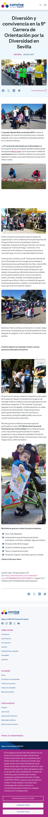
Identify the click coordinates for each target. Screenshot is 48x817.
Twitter (14, 623)
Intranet (4, 707)
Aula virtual (5, 712)
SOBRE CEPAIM (7, 630)
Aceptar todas (23, 812)
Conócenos (5, 634)
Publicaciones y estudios (9, 651)
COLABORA (5, 671)
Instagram (6, 623)
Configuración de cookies (23, 798)
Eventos (4, 647)
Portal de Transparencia (12, 736)
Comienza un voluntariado (10, 679)
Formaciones (5, 643)
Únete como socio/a (8, 683)
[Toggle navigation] (45, 4)
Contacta (4, 659)
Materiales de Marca (8, 720)
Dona (3, 675)
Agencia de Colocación (9, 716)
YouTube (18, 623)
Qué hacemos (6, 639)
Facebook (2, 623)
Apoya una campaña (8, 688)
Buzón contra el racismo (9, 724)
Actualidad (5, 655)
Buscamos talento (7, 692)
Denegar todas (23, 805)
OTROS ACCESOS (8, 703)
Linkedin (10, 623)
